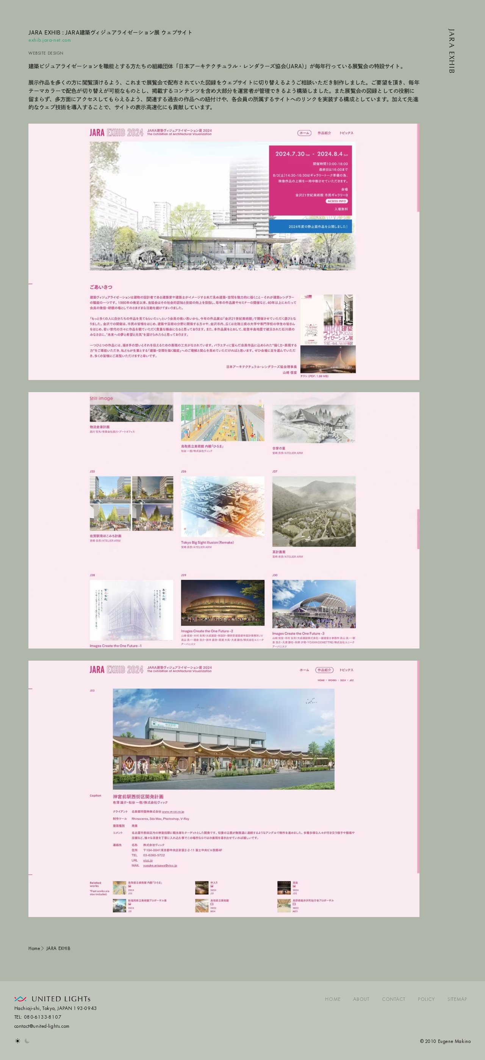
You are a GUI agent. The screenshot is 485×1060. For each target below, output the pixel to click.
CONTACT (393, 999)
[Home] (52, 1000)
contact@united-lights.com (42, 1026)
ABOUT (361, 999)
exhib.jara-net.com (49, 40)
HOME (332, 999)
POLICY (426, 999)
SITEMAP (457, 999)
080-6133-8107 (43, 1017)
